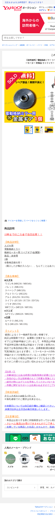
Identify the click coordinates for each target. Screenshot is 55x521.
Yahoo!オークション (44, 507)
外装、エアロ (49, 45)
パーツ (39, 45)
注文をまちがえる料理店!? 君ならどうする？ (24, 2)
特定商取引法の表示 (45, 514)
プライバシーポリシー (38, 511)
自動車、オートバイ (27, 45)
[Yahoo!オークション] (20, 6)
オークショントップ (9, 45)
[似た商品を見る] (9, 117)
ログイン (42, 10)
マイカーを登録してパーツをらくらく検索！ (27, 220)
